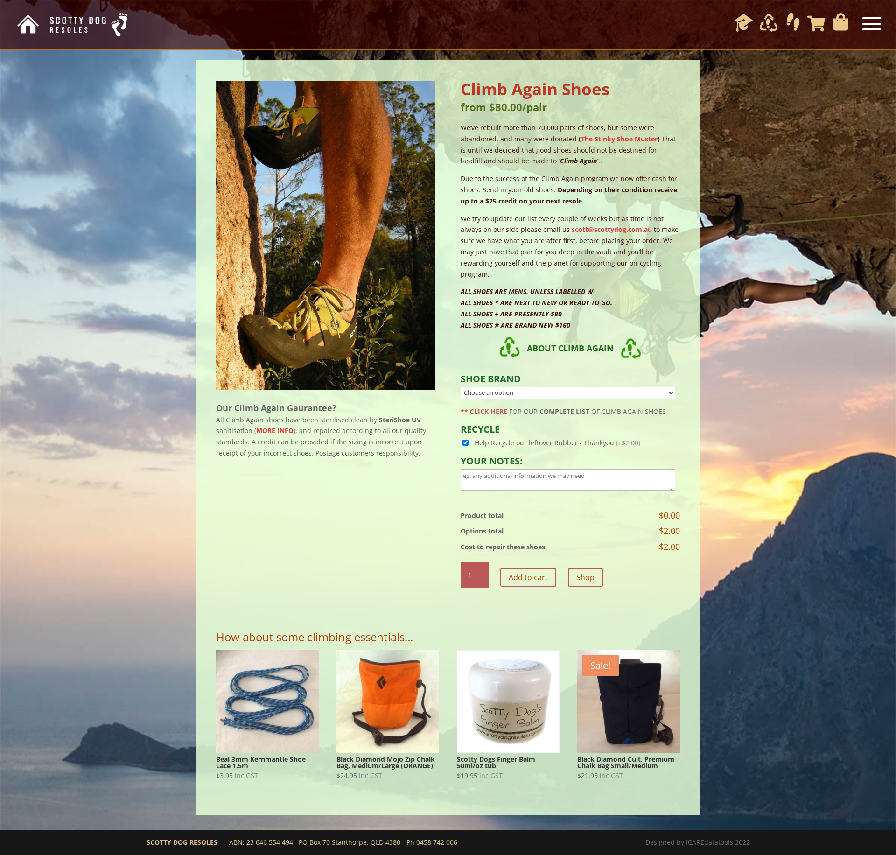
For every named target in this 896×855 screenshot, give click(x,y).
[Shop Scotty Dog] (840, 21)
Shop (585, 577)
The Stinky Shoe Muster (619, 138)
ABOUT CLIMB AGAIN (570, 348)
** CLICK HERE (484, 411)
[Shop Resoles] (793, 21)
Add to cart (528, 577)
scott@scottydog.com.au (612, 229)
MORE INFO (275, 430)
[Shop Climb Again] (768, 25)
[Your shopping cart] (816, 23)
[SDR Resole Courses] (744, 25)
